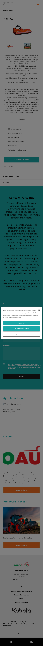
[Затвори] (39, 310)
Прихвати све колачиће (21, 328)
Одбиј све (21, 323)
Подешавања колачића (21, 334)
